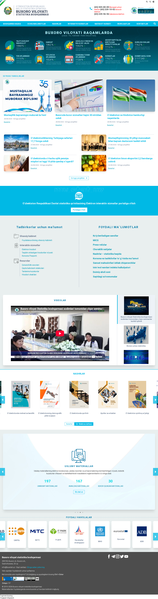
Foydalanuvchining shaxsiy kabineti (37, 240)
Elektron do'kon (85, 424)
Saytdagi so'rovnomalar (105, 276)
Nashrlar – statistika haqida (107, 254)
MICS (96, 240)
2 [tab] (78, 512)
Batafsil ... (7, 122)
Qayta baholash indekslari (33, 268)
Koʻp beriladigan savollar (105, 235)
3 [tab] (81, 512)
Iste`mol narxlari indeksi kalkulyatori (111, 267)
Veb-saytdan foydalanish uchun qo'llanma (18, 571)
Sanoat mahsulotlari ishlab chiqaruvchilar (114, 263)
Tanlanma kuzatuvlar (30, 271)
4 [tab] (83, 512)
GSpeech (10, 598)
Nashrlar (56, 24)
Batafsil (69, 424)
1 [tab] (76, 512)
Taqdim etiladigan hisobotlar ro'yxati (37, 252)
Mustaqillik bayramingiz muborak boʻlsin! (25, 115)
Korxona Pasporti (29, 256)
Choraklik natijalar (102, 249)
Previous (2, 397)
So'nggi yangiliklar (19, 119)
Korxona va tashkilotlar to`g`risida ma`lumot (115, 258)
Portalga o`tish (79, 210)
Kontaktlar (142, 24)
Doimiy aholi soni (101, 272)
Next (155, 397)
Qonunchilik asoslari (30, 265)
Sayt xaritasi (21, 567)
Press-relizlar (100, 244)
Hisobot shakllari (29, 274)
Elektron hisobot (29, 249)
